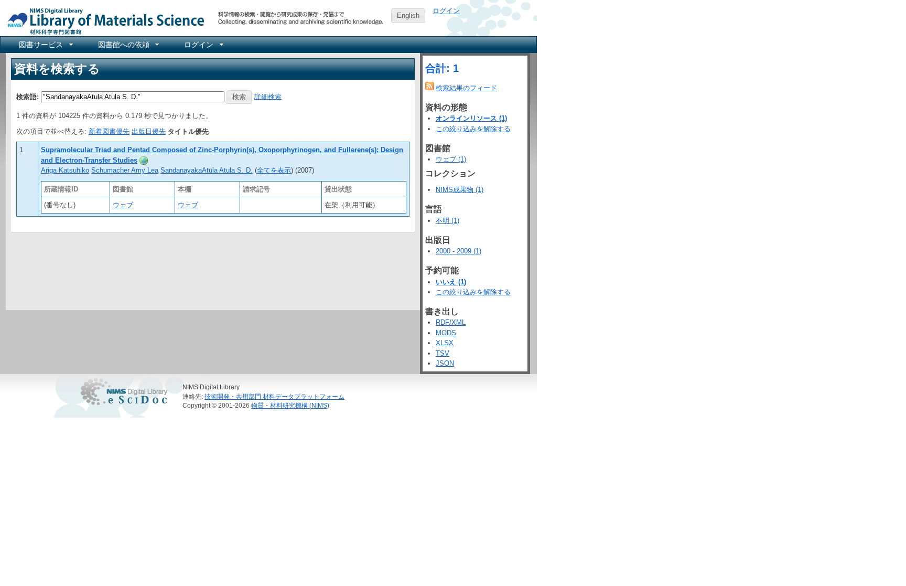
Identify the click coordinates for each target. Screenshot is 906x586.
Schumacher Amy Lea (124, 170)
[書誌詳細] (143, 160)
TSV (442, 353)
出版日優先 (149, 131)
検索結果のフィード (466, 88)
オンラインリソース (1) (471, 118)
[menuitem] (45, 44)
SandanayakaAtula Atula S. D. (206, 170)
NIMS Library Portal (102, 21)
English (408, 15)
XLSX (445, 343)
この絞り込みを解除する (473, 129)
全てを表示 (274, 170)
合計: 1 (442, 68)
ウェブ (123, 205)
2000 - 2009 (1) (458, 251)
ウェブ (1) (451, 159)
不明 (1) (447, 221)
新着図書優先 (109, 131)
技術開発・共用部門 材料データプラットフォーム (274, 396)
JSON (445, 363)
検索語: (27, 96)
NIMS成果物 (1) (459, 190)
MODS (446, 333)
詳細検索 (268, 96)
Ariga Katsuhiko (65, 170)
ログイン (446, 11)
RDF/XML (451, 322)
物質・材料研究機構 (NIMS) (290, 405)
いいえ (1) (451, 282)
